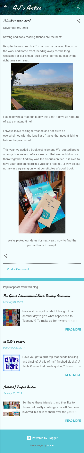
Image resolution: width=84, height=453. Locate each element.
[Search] (78, 8)
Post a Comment (18, 269)
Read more (73, 329)
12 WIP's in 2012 (14, 341)
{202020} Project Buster (19, 387)
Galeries (51, 445)
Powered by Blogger (44, 438)
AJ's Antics (27, 7)
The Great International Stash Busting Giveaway (36, 296)
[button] (78, 21)
